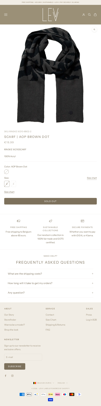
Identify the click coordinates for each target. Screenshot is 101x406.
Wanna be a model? (14, 324)
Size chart (92, 178)
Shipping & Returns (55, 324)
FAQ (48, 329)
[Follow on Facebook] (5, 375)
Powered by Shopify (60, 388)
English (61, 383)
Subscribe (14, 366)
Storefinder (10, 319)
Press (89, 314)
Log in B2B (91, 319)
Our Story (9, 314)
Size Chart (51, 319)
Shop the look (11, 329)
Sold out (50, 201)
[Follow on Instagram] (12, 375)
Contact (50, 314)
